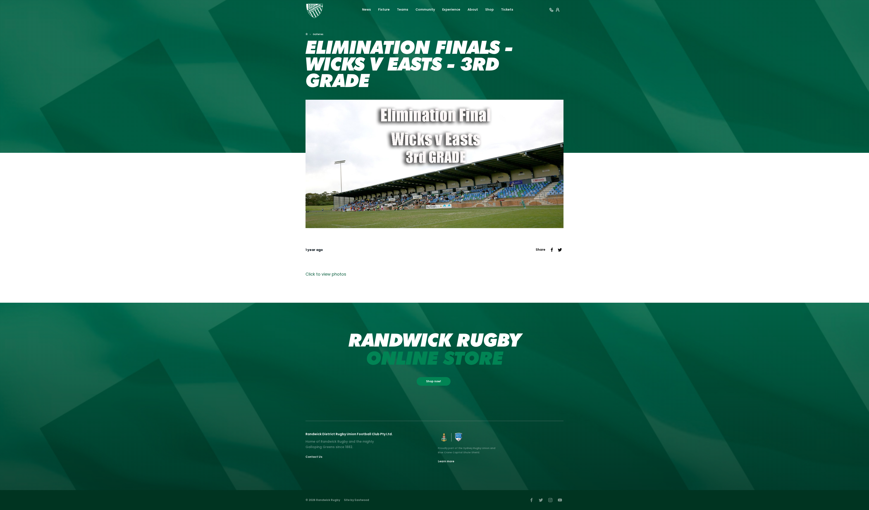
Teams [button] (402, 9)
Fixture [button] (384, 9)
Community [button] (425, 9)
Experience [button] (451, 9)
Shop (489, 9)
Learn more (446, 461)
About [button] (473, 9)
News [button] (366, 9)
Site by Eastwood (356, 500)
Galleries (318, 34)
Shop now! (433, 381)
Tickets (507, 9)
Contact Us (314, 457)
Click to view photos (326, 274)
